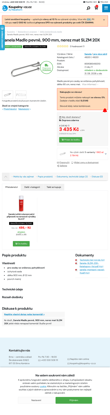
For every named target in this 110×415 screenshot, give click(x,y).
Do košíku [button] (22, 243)
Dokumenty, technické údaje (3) (72, 176)
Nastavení (36, 400)
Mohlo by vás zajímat (23, 176)
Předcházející (10, 109)
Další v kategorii (32, 187)
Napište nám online (79, 359)
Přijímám (73, 400)
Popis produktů (45, 176)
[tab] (11, 187)
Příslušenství (11, 187)
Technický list (92, 260)
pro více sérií (100, 54)
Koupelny (11, 31)
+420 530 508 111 (49, 360)
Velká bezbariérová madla (51, 31)
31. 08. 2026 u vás (93, 73)
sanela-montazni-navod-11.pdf (92, 271)
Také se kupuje (54, 187)
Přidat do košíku (72, 139)
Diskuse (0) (97, 176)
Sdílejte (63, 165)
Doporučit (64, 162)
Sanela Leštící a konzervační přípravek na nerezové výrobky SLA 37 (21, 216)
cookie (43, 386)
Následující (23, 109)
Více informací (89, 84)
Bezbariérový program (27, 31)
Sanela (88, 54)
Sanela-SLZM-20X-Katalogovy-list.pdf (91, 265)
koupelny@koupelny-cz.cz (83, 363)
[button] (88, 8)
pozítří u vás (21, 234)
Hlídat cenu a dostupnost (86, 162)
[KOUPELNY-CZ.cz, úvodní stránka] (17, 8)
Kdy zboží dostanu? (71, 117)
